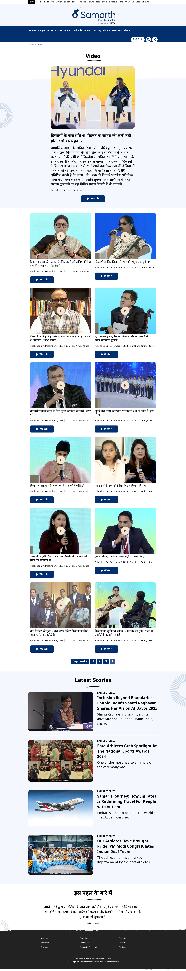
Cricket (67, 2)
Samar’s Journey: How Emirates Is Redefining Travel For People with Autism (126, 802)
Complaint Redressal (88, 947)
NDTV (31, 2)
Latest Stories (54, 30)
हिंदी (52, 2)
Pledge (41, 30)
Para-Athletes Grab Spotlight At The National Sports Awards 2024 (127, 751)
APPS (121, 2)
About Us (122, 938)
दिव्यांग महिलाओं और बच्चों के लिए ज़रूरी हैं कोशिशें (57, 486)
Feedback (45, 943)
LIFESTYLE (82, 2)
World (38, 2)
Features (117, 30)
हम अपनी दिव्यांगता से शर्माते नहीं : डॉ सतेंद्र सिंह (119, 556)
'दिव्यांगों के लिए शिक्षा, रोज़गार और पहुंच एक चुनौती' (122, 262)
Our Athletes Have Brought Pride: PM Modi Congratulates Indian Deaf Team (125, 846)
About (127, 30)
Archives (44, 938)
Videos (106, 30)
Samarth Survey (92, 30)
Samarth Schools (73, 30)
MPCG (138, 2)
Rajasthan (129, 2)
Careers (122, 943)
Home (32, 30)
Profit (46, 2)
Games (104, 2)
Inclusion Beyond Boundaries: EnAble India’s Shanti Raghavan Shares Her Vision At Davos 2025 (127, 703)
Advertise (84, 938)
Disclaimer (123, 947)
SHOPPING (113, 2)
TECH (98, 2)
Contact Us (84, 943)
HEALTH (91, 2)
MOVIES (59, 2)
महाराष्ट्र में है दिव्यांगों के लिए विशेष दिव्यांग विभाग (120, 486)
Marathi (145, 2)
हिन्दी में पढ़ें (138, 39)
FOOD (74, 2)
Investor (44, 947)
